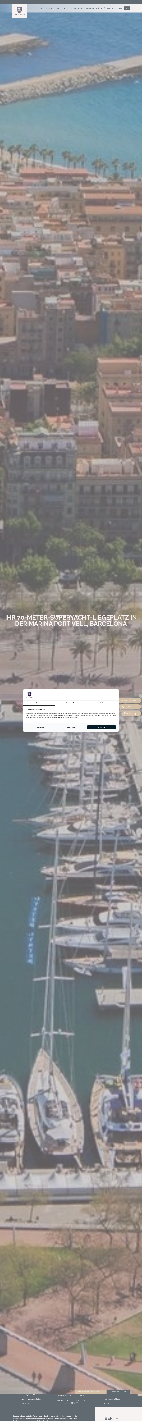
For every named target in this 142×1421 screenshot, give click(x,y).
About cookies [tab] (71, 703)
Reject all (40, 727)
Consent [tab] (39, 703)
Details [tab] (102, 703)
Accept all (101, 727)
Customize (71, 727)
